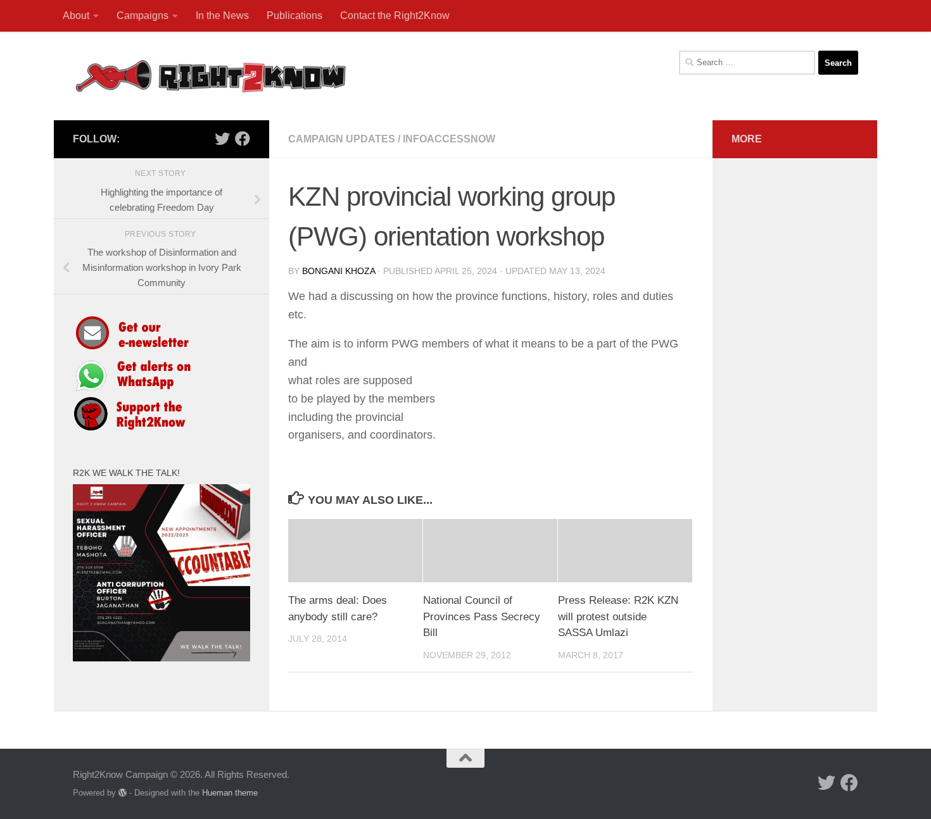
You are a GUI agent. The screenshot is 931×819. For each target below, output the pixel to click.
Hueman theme (230, 792)
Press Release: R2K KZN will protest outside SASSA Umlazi (618, 616)
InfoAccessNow (449, 139)
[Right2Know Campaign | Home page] (210, 76)
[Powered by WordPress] (122, 793)
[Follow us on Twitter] (222, 138)
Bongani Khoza (338, 271)
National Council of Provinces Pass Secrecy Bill (481, 616)
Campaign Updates (341, 139)
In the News (222, 15)
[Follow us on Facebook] (242, 138)
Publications (294, 15)
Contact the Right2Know (395, 15)
